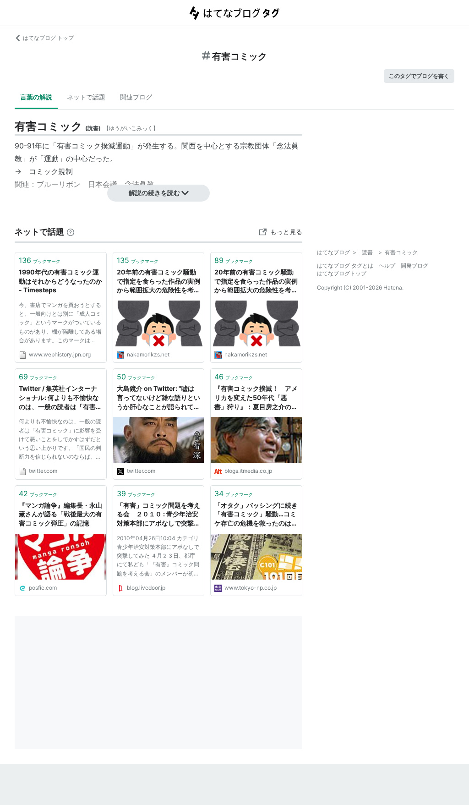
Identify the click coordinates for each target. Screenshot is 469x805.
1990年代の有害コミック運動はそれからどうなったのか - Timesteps (60, 281)
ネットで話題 (86, 97)
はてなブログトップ (341, 273)
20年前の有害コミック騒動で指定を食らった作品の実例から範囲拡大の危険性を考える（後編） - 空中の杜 (256, 281)
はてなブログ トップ (48, 37)
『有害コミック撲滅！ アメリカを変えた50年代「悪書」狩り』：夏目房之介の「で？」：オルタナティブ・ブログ (256, 397)
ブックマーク (39, 260)
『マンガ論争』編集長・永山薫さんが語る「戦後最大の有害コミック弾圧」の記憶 (60, 514)
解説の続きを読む (154, 193)
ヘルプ (387, 265)
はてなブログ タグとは (345, 265)
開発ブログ (414, 265)
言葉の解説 (36, 97)
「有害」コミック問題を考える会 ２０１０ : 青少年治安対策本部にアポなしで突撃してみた (158, 514)
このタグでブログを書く (419, 75)
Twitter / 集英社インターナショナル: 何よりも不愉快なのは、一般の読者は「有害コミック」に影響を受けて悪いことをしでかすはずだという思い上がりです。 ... (60, 397)
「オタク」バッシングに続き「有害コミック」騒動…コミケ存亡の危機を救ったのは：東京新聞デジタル (256, 514)
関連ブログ (136, 97)
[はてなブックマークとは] (70, 231)
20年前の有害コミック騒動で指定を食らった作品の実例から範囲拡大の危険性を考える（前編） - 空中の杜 (158, 281)
